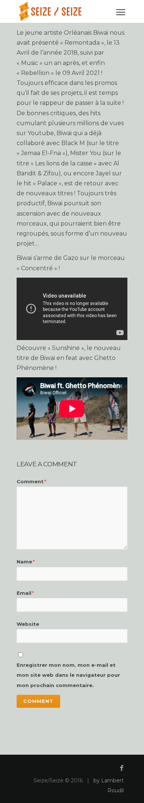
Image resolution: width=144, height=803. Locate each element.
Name (26, 561)
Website (28, 624)
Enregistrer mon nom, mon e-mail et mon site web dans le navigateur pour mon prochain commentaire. (68, 675)
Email (25, 593)
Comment (31, 481)
